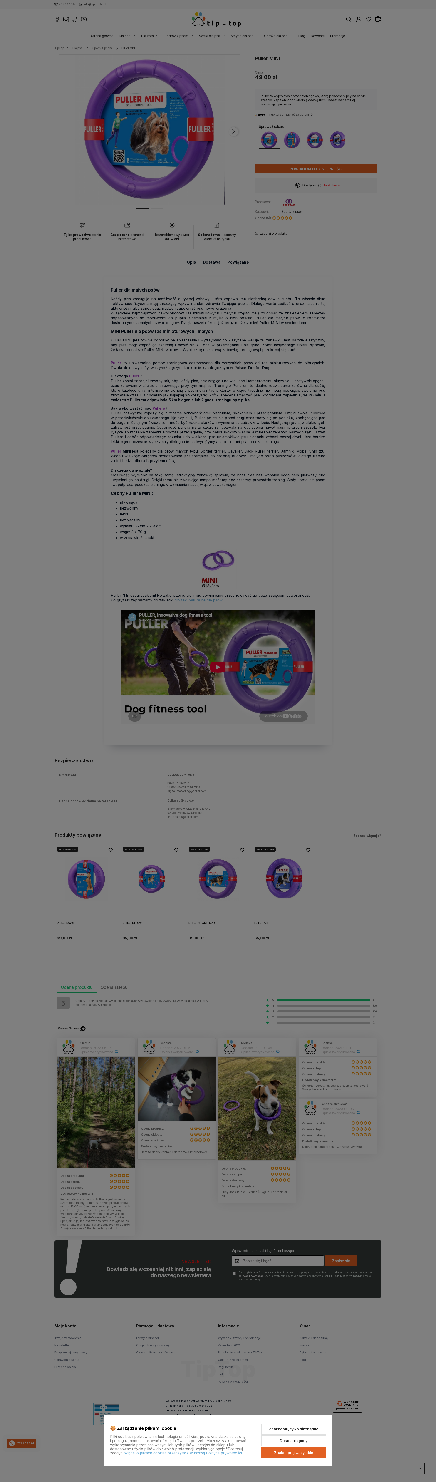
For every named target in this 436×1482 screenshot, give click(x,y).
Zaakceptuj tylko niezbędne (293, 1429)
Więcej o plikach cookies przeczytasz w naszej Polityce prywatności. (183, 1453)
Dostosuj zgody (293, 1440)
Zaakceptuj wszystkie (293, 1452)
